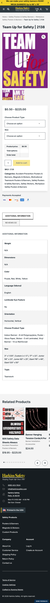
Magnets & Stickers (21, 177)
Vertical (18, 321)
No (5, 307)
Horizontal (9, 321)
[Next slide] (45, 463)
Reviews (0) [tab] (11, 223)
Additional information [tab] (17, 216)
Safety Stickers (27, 184)
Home (4, 17)
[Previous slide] (37, 463)
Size (6, 130)
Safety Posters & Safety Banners (21, 17)
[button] (2, 3)
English (7, 293)
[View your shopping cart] (46, 9)
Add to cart (21, 163)
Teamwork (9, 376)
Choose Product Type (15, 117)
